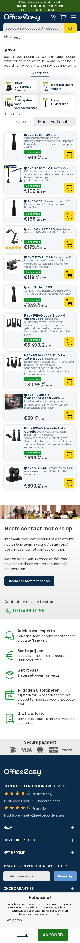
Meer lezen (40, 73)
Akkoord (53, 934)
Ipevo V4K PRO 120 (40, 229)
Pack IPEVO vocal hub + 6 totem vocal (44, 317)
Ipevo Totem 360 (38, 134)
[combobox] (40, 28)
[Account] (52, 18)
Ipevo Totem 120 (38, 167)
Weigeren (14, 920)
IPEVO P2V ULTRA (39, 257)
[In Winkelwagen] (69, 154)
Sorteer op (24, 122)
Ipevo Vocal (34, 201)
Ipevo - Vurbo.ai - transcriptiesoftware (42, 396)
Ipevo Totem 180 (38, 287)
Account (52, 17)
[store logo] (21, 17)
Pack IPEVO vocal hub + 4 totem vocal (44, 357)
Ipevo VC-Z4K (36, 467)
